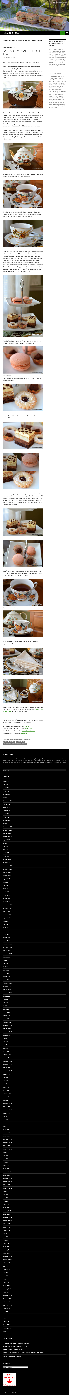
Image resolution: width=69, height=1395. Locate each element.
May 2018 (5, 1084)
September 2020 (7, 993)
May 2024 (5, 849)
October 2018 (7, 1067)
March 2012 (6, 1324)
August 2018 (6, 1074)
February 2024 (7, 859)
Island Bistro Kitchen (28, 731)
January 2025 (6, 823)
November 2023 (7, 869)
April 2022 (6, 931)
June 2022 (5, 924)
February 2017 (7, 1132)
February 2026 (7, 794)
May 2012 (5, 1318)
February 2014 (7, 1250)
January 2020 (6, 1019)
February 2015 (7, 1211)
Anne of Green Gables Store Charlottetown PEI (17, 739)
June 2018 (5, 1080)
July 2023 (5, 882)
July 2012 (5, 1311)
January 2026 (6, 797)
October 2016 (7, 1145)
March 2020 (6, 1012)
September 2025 (7, 807)
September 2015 (7, 1188)
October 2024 (7, 833)
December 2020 (7, 983)
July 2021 (5, 960)
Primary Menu (67, 33)
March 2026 (6, 791)
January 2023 (6, 901)
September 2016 (7, 1149)
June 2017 (5, 1119)
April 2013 (6, 1282)
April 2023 (6, 892)
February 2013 (7, 1289)
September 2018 (7, 1071)
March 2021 (6, 973)
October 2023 (7, 872)
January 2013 (6, 1292)
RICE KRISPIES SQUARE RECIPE (12, 1356)
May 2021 (5, 967)
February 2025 (7, 820)
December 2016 (7, 1139)
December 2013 (7, 1256)
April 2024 (6, 853)
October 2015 (7, 1185)
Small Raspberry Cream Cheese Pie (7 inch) (15, 1346)
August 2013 (6, 1269)
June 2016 (5, 1159)
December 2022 (7, 905)
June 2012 (5, 1315)
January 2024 (6, 862)
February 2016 (7, 1172)
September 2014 (7, 1227)
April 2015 (6, 1204)
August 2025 (6, 810)
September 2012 (7, 1305)
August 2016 (6, 1152)
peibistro (24, 733)
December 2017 (7, 1100)
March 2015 (6, 1207)
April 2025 (6, 814)
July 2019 (5, 1038)
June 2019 (5, 1041)
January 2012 (6, 1331)
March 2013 (6, 1285)
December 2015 (7, 1178)
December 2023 (7, 866)
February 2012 (7, 1328)
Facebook (26, 726)
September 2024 (7, 836)
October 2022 (7, 911)
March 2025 (6, 817)
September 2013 (7, 1266)
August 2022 (6, 918)
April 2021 (6, 970)
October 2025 (7, 804)
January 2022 (6, 940)
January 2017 (6, 1136)
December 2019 (7, 1022)
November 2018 (7, 1064)
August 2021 (6, 957)
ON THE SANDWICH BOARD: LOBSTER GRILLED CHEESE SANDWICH (23, 1353)
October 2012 (7, 1302)
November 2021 (7, 947)
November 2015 (7, 1181)
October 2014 (7, 1224)
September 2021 (7, 953)
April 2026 (6, 788)
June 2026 (5, 784)
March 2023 (6, 895)
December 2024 (7, 827)
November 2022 (7, 908)
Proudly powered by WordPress (10, 1392)
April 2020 (6, 1009)
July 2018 (5, 1077)
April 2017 (6, 1126)
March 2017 (6, 1129)
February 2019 (7, 1054)
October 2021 (7, 950)
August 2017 (6, 1113)
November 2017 (7, 1103)
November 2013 (7, 1259)
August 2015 (6, 1191)
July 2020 (5, 999)
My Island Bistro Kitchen (11, 33)
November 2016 (7, 1142)
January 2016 (6, 1175)
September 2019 (7, 1032)
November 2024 (7, 830)
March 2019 (6, 1051)
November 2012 (7, 1298)
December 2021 (7, 944)
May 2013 (5, 1279)
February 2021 (7, 976)
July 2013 (5, 1272)
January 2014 (6, 1253)
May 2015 (5, 1201)
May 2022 (5, 927)
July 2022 (5, 921)
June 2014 (5, 1237)
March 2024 (6, 856)
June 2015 (5, 1198)
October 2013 (7, 1263)
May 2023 (5, 888)
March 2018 (6, 1090)
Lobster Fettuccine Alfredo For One (13, 1349)
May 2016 (5, 1162)
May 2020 (5, 1006)
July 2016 (5, 1155)
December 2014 (7, 1217)
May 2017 (5, 1123)
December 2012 (7, 1295)
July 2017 (5, 1116)
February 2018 (7, 1093)
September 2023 (7, 875)
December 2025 (7, 801)
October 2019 (7, 1028)
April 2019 (6, 1048)
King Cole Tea (20, 741)
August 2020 (6, 996)
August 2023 (6, 879)
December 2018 (7, 1061)
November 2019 (7, 1025)
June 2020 (5, 1002)
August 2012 (6, 1308)
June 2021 (5, 963)
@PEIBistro (28, 729)
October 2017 (7, 1106)
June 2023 (5, 885)
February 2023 (7, 898)
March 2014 (6, 1246)
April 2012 (6, 1321)
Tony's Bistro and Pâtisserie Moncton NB (15, 743)
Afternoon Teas (7, 47)
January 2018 (6, 1097)
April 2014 (6, 1243)
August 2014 (6, 1230)
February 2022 (7, 937)
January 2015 (6, 1214)
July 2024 (5, 843)
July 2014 (5, 1233)
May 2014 (5, 1240)
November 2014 (7, 1220)
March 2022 (6, 934)
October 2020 (7, 989)
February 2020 (7, 1015)
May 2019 (5, 1045)
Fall (14, 47)
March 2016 (6, 1168)
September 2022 (7, 914)
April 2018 (6, 1087)
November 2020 (7, 986)
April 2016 (6, 1165)
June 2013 (5, 1276)
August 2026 (6, 781)
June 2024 (5, 846)
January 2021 (6, 980)
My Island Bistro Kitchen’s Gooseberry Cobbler (16, 1343)
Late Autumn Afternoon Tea (22, 52)
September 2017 (7, 1110)
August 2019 (6, 1035)
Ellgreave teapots (9, 741)
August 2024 (6, 840)
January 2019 (6, 1058)
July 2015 (5, 1194)
